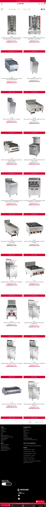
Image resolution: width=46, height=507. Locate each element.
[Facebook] (19, 495)
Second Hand (26, 430)
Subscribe (9, 483)
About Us (25, 435)
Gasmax (11, 36)
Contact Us (25, 436)
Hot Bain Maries (4, 438)
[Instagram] (19, 498)
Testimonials (26, 432)
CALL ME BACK (4, 505)
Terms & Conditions (5, 444)
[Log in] (42, 4)
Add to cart (12, 51)
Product (25, 428)
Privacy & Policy (4, 446)
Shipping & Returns (5, 447)
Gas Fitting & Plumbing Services (30, 439)
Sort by (24, 9)
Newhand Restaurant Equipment (24, 503)
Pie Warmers (3, 439)
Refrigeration (3, 428)
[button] (39, 4)
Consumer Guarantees (5, 448)
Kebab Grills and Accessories (7, 436)
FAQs (24, 431)
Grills (2, 434)
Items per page (12, 9)
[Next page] (30, 422)
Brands (2, 441)
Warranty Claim (4, 450)
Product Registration (27, 438)
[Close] (44, 1)
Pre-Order (12, 133)
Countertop (3, 431)
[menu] (2, 4)
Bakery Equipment (5, 435)
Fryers (2, 432)
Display (2, 430)
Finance (25, 434)
